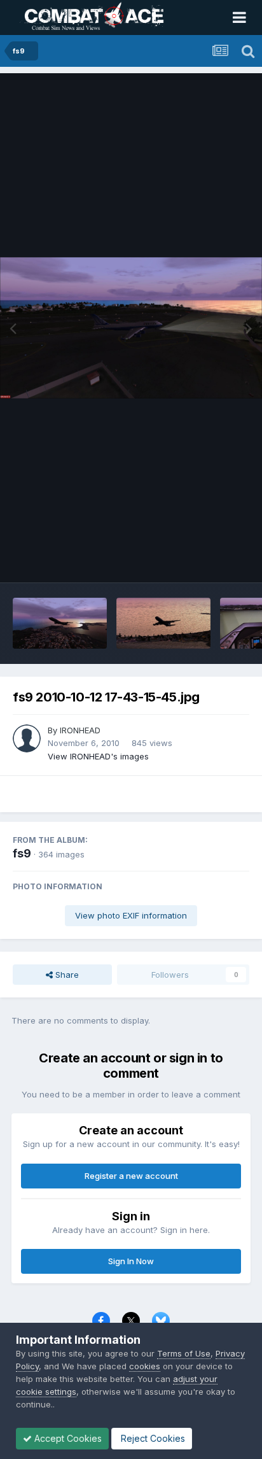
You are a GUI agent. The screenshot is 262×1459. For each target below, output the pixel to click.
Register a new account (131, 1176)
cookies (144, 1366)
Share (66, 974)
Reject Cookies (151, 1438)
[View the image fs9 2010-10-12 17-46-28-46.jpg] (60, 623)
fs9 (22, 853)
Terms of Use (183, 1353)
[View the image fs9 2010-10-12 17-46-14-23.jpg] (163, 623)
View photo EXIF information (131, 915)
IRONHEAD (80, 730)
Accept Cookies (67, 1438)
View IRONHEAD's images (98, 756)
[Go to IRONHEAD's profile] (27, 738)
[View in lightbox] (131, 327)
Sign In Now (131, 1261)
